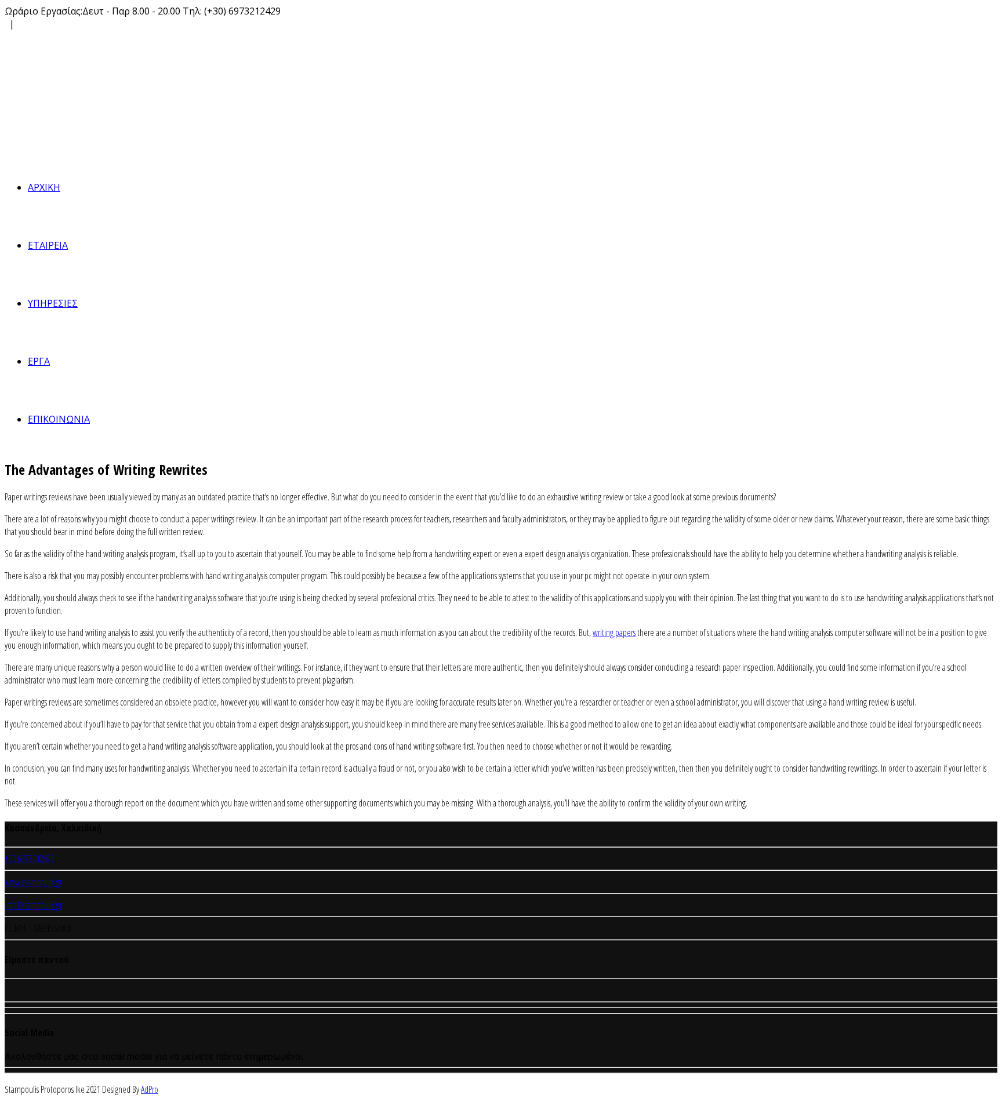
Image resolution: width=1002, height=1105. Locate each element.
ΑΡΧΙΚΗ (44, 187)
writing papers (614, 632)
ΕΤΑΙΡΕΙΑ (48, 245)
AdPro (149, 1089)
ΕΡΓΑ (39, 361)
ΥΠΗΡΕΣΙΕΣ (53, 303)
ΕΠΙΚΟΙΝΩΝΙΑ (59, 419)
